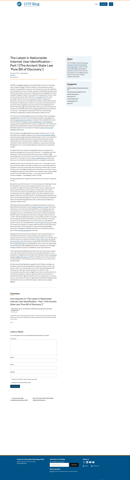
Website (12, 372)
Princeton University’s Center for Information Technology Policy (77, 65)
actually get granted (24, 230)
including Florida (40, 158)
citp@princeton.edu (21, 463)
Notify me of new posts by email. (21, 382)
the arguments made (19, 244)
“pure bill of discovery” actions (39, 207)
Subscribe (103, 4)
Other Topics (70, 96)
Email (12, 364)
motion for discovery (46, 223)
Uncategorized (14, 77)
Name (12, 357)
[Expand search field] (111, 4)
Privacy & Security (71, 98)
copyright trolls (41, 97)
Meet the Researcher (72, 94)
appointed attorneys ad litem (23, 120)
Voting (68, 103)
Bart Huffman (25, 73)
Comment (13, 339)
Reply (11, 322)
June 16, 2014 (14, 312)
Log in (96, 4)
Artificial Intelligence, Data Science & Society (77, 88)
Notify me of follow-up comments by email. (24, 379)
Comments (12, 75)
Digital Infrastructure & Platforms (75, 92)
